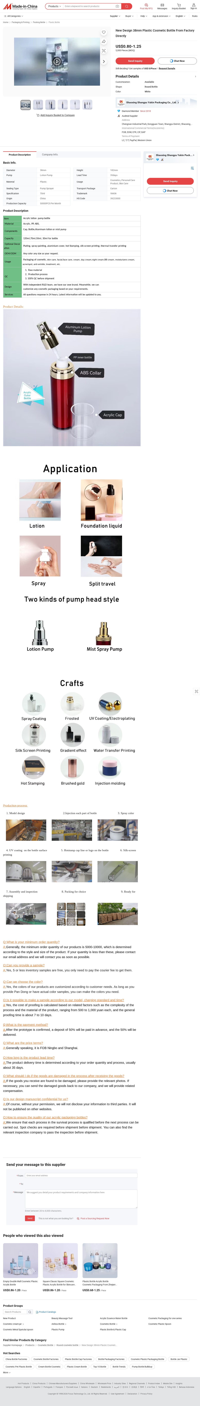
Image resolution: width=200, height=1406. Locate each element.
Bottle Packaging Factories (111, 1359)
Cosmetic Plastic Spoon (159, 1323)
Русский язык (72, 1387)
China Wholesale (87, 1383)
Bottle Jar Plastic (179, 1359)
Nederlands (106, 1387)
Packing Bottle (39, 22)
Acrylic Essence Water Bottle (113, 1318)
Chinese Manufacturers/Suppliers (63, 1383)
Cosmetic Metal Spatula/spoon (18, 1329)
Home (5, 22)
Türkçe (161, 1387)
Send (30, 1218)
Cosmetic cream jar (12, 1323)
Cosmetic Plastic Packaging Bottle (147, 1359)
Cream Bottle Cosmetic (49, 1366)
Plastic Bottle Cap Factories (78, 1359)
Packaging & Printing (21, 22)
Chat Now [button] (179, 60)
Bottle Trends (119, 1366)
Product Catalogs (47, 1311)
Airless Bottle (58, 1323)
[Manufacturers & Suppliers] (20, 6)
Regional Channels (137, 1383)
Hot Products (23, 1383)
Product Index (154, 1383)
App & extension (160, 16)
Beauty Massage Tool (62, 1318)
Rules (195, 16)
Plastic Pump (58, 1329)
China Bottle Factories (16, 1359)
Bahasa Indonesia (186, 1387)
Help (142, 16)
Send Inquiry (135, 60)
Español (36, 1387)
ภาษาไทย (151, 1387)
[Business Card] (192, 168)
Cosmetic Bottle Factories (46, 1359)
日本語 (134, 1387)
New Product (9, 1318)
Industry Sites (120, 1383)
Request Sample (167, 68)
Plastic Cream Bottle (77, 1366)
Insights (179, 1383)
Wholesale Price (104, 1383)
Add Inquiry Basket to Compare (57, 115)
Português (48, 1387)
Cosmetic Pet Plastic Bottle (19, 1366)
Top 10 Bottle (99, 1366)
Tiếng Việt (171, 1387)
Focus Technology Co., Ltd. (79, 1393)
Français (59, 1387)
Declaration (132, 1393)
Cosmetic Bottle (107, 1323)
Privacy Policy (146, 1393)
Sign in (193, 8)
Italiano (84, 1387)
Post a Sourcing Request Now (93, 1218)
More (6, 1372)
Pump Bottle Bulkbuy (142, 1366)
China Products (38, 1383)
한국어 (125, 1387)
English (27, 1387)
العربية (116, 1387)
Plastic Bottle (54, 22)
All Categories (14, 16)
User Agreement (117, 1393)
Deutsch (94, 1387)
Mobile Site (167, 1383)
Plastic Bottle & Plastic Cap (113, 1329)
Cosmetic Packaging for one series (165, 1318)
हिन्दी (142, 1387)
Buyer (128, 16)
